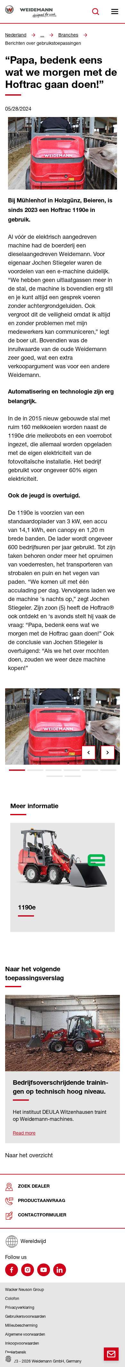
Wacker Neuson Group (24, 1289)
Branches (68, 34)
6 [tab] (108, 770)
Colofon (12, 1298)
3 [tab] (54, 770)
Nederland (15, 34)
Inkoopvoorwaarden (22, 1343)
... (42, 34)
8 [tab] (73, 776)
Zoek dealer (34, 1186)
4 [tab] (72, 770)
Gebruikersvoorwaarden (25, 1316)
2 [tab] (35, 770)
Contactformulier (42, 1215)
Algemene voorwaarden (25, 1334)
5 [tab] (90, 770)
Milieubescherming (21, 1325)
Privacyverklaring (19, 1307)
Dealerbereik (15, 1352)
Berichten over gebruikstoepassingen (43, 43)
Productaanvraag (41, 1201)
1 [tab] (17, 770)
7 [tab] (54, 776)
